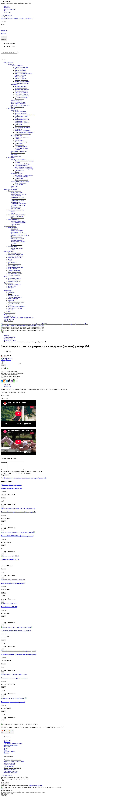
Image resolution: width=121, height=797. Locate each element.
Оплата (10, 294)
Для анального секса (17, 197)
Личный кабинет (9, 764)
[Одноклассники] (4, 381)
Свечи (13, 213)
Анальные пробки (20, 70)
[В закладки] (2, 332)
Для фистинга (15, 202)
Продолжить (4, 475)
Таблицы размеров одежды (16, 302)
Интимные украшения (14, 257)
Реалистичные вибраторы (22, 130)
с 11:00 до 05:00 (9, 319)
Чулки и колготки (16, 245)
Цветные (17, 149)
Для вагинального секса (18, 199)
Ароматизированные (14, 284)
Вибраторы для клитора (22, 118)
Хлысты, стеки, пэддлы (15, 273)
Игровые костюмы (17, 230)
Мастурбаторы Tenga (21, 165)
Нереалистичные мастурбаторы (24, 168)
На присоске (18, 143)
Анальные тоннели (20, 72)
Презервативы (8, 283)
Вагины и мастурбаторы (18, 159)
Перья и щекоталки (13, 265)
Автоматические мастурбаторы (24, 161)
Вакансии (11, 300)
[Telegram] (7, 381)
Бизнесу (10, 305)
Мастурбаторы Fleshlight (22, 164)
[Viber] (12, 381)
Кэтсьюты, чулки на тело (18, 234)
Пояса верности (12, 268)
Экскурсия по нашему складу (13, 743)
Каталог (6, 6)
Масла (13, 211)
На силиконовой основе (18, 194)
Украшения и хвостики (22, 83)
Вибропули (18, 124)
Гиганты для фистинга (18, 102)
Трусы (13, 249)
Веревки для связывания (15, 254)
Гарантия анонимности (15, 297)
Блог (5, 11)
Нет (6, 795)
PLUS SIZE (14, 229)
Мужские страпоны (21, 88)
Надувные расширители (22, 81)
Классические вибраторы (22, 127)
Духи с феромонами (17, 216)
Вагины (17, 162)
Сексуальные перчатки (18, 241)
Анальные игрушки (17, 65)
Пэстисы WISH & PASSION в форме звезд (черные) (17, 536)
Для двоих (11, 64)
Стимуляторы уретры (14, 272)
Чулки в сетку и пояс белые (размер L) (13, 702)
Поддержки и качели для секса (20, 105)
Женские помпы (16, 156)
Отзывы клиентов (9, 751)
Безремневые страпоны (22, 89)
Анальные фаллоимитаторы (23, 73)
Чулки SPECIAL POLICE (9, 607)
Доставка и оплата (9, 9)
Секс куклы (14, 186)
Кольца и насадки (16, 173)
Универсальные (16, 195)
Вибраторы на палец (21, 121)
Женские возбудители (14, 280)
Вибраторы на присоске (22, 122)
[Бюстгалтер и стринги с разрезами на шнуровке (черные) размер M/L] (22, 324)
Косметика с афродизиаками (16, 214)
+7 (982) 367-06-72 (6, 15)
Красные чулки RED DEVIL (10, 559)
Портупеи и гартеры (17, 238)
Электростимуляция (14, 275)
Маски (10, 260)
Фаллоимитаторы (16, 135)
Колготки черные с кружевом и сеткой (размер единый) (18, 654)
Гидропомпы (19, 184)
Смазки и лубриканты (14, 191)
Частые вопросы (13, 298)
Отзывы (10, 309)
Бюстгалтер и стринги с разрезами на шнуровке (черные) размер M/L (25, 478)
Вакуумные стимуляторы (19, 151)
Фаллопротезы (19, 99)
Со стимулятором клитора (23, 134)
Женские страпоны (20, 86)
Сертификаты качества (15, 308)
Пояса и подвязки (16, 240)
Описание (7, 384)
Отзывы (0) (7, 386)
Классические (12, 286)
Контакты (7, 7)
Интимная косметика (10, 189)
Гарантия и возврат (13, 303)
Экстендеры (15, 188)
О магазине (7, 12)
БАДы (6, 276)
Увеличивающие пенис (18, 205)
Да (2, 795)
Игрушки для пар (16, 100)
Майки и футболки (17, 248)
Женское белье (12, 227)
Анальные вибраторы (21, 67)
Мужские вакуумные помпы (20, 181)
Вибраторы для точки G (22, 119)
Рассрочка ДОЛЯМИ (10, 772)
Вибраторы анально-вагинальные (25, 115)
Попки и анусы (19, 170)
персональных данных (35, 785)
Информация (8, 290)
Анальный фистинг (21, 78)
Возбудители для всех (14, 278)
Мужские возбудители (14, 281)
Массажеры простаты (21, 80)
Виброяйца (14, 154)
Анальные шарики (20, 75)
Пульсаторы (18, 129)
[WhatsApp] (14, 381)
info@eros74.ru (8, 321)
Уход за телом (15, 224)
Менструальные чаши (18, 221)
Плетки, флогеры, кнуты (15, 267)
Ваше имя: (4, 462)
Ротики (17, 172)
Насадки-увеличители (21, 176)
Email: (2, 780)
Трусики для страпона (21, 92)
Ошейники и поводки (14, 264)
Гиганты (17, 138)
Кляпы (10, 259)
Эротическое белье (10, 226)
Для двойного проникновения (24, 175)
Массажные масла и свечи (16, 210)
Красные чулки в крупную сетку (11, 488)
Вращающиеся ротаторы (22, 126)
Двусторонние (19, 140)
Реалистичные (19, 145)
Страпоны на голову (21, 97)
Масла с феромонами (17, 218)
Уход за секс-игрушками (18, 222)
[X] (9, 381)
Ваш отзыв (4, 470)
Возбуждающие (16, 207)
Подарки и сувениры (17, 107)
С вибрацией (19, 178)
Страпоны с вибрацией (22, 96)
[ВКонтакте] (2, 381)
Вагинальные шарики (18, 153)
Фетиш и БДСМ (9, 251)
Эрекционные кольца (21, 180)
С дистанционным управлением (24, 132)
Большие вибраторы (21, 113)
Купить (3, 365)
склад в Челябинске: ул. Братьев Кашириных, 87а (19, 317)
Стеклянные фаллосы (21, 148)
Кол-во (3, 361)
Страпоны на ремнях (21, 91)
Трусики (13, 243)
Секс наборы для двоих (18, 103)
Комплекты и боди (17, 232)
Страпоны (14, 84)
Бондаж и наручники (14, 253)
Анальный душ (19, 76)
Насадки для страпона (21, 94)
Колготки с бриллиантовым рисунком (13, 583)
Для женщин (12, 108)
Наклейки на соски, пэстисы (20, 235)
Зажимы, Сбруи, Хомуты (15, 256)
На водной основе (16, 192)
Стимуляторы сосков (14, 270)
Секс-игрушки (8, 62)
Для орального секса (17, 200)
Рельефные (11, 287)
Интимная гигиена (13, 219)
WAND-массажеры (20, 111)
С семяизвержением (21, 146)
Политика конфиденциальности (14, 761)
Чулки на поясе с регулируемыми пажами (14, 678)
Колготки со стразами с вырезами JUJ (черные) (16, 630)
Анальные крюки (20, 69)
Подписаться (4, 784)
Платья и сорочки (16, 237)
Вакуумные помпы (20, 183)
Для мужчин (11, 157)
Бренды (6, 753)
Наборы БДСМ (12, 262)
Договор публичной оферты (16, 306)
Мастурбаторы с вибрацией (23, 167)
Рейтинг (3, 473)
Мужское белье (12, 246)
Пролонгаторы (15, 208)
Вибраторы (14, 110)
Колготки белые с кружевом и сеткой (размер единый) (18, 512)
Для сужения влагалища (18, 203)
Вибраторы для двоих (21, 116)
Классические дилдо (21, 142)
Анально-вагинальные (22, 137)
